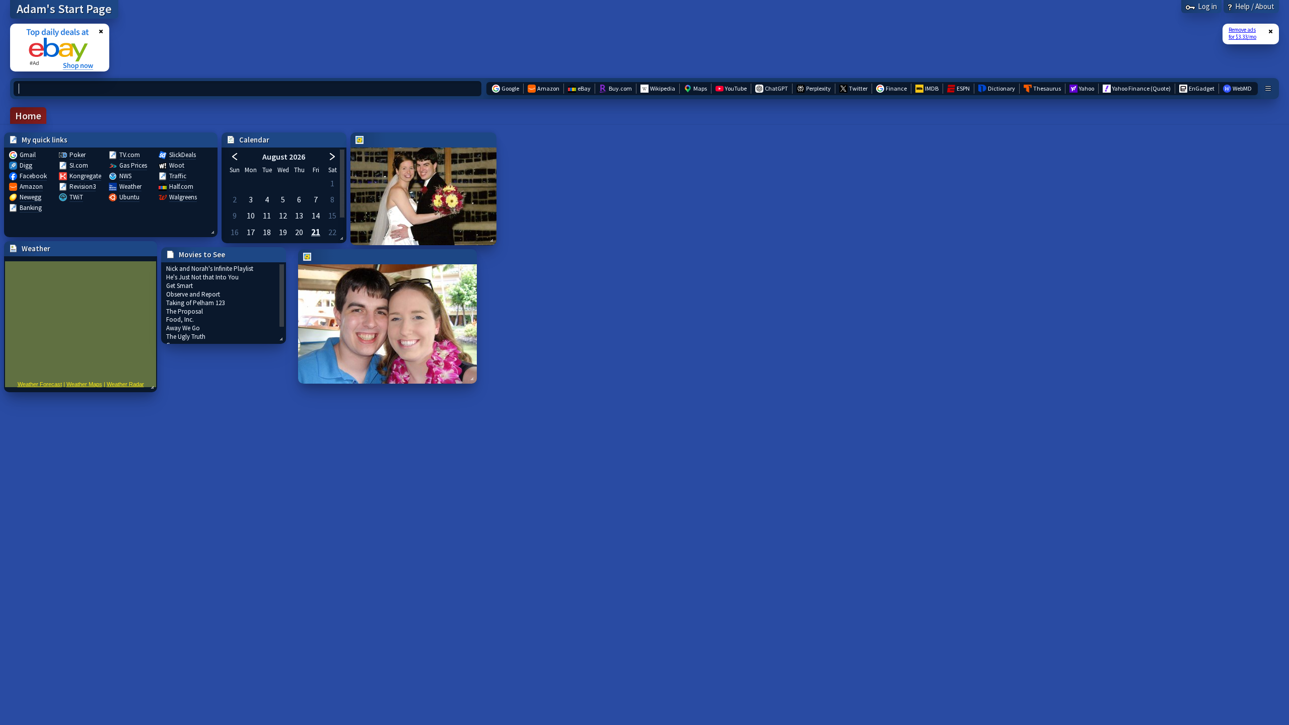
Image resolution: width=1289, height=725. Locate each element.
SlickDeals (182, 155)
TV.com (129, 155)
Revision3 (82, 186)
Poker (77, 155)
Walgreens (183, 197)
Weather (130, 186)
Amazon (31, 186)
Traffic (177, 176)
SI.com (78, 165)
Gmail (28, 155)
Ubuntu (129, 197)
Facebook (33, 176)
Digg (26, 165)
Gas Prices (133, 165)
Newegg (30, 197)
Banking (31, 207)
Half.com (181, 186)
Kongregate (85, 176)
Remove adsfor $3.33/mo (1242, 33)
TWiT (76, 197)
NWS (125, 176)
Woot (176, 165)
